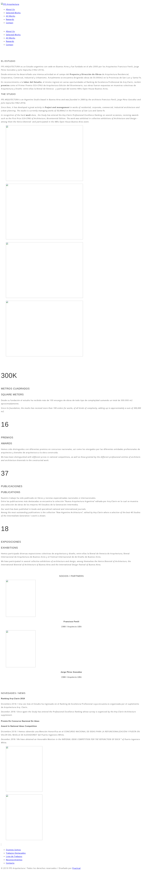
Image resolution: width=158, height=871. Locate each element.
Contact (9, 22)
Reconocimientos (14, 859)
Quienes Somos (13, 849)
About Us (10, 9)
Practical (76, 868)
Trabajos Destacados (16, 853)
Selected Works (13, 12)
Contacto (10, 863)
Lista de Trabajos (14, 856)
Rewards (10, 19)
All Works (10, 16)
